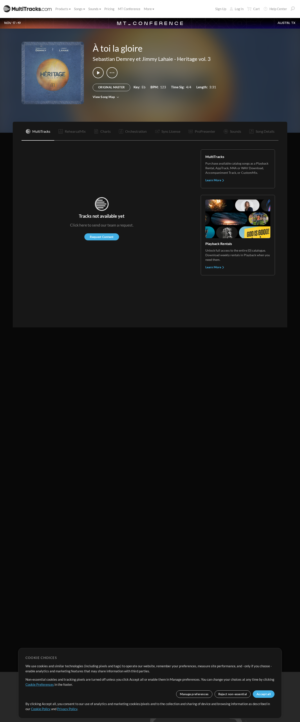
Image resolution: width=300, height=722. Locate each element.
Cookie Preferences (39, 684)
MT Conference (129, 9)
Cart (256, 9)
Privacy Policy (67, 709)
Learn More (213, 180)
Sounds (93, 9)
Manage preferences (194, 694)
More (148, 9)
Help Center (278, 9)
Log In (239, 9)
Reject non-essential (232, 694)
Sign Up (220, 9)
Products (61, 9)
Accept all (264, 694)
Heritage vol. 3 (194, 59)
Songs (78, 9)
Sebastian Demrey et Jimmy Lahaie (133, 59)
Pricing (109, 9)
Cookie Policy (41, 709)
